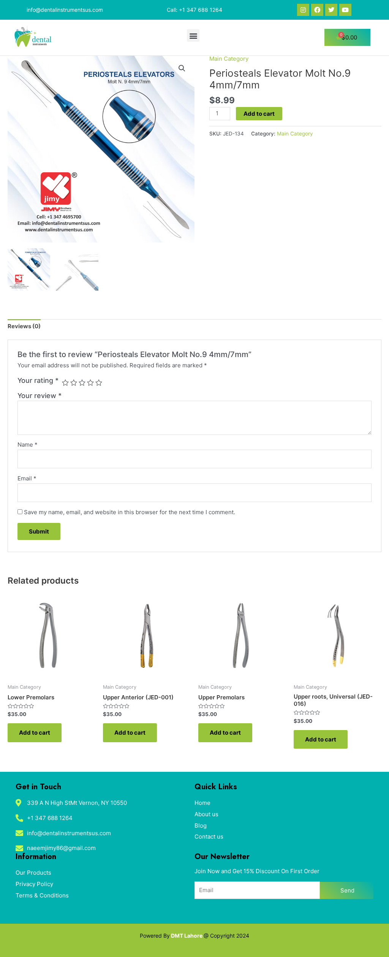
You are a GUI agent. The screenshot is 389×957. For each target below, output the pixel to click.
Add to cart (259, 113)
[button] (193, 35)
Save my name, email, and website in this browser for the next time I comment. (129, 512)
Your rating (38, 380)
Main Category (228, 58)
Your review (39, 396)
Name (27, 444)
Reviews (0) (24, 326)
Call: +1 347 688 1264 (194, 9)
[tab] (24, 326)
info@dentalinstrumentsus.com (65, 9)
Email (26, 478)
